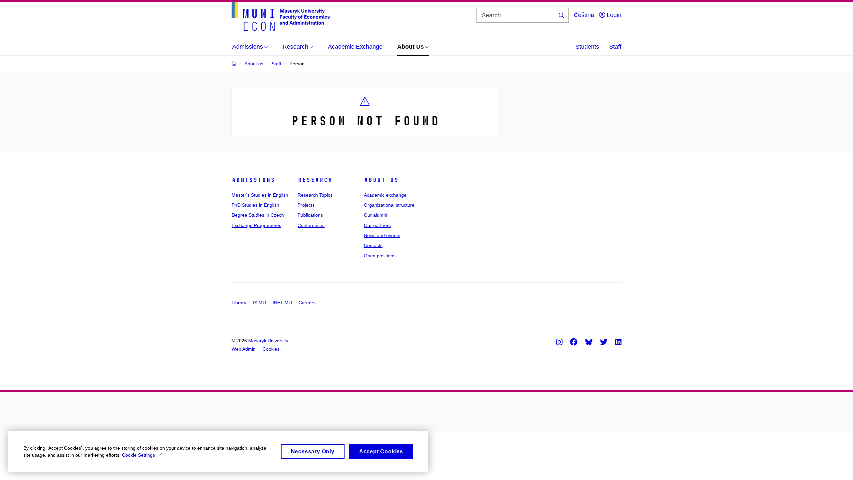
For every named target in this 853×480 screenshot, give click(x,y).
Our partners (377, 225)
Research (315, 180)
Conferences (311, 225)
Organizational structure (389, 205)
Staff (615, 46)
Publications (310, 215)
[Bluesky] (588, 341)
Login (613, 15)
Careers (307, 302)
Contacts (373, 245)
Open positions (380, 255)
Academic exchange (385, 195)
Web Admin (244, 349)
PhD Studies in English (255, 205)
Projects (306, 205)
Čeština (584, 15)
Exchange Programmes (256, 225)
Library (239, 302)
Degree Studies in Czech (258, 215)
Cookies (271, 349)
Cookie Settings (138, 455)
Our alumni (375, 215)
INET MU (282, 302)
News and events (382, 235)
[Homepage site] (281, 16)
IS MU (259, 302)
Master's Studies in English (260, 195)
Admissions (253, 180)
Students (587, 46)
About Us (381, 180)
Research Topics (315, 195)
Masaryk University (268, 340)
